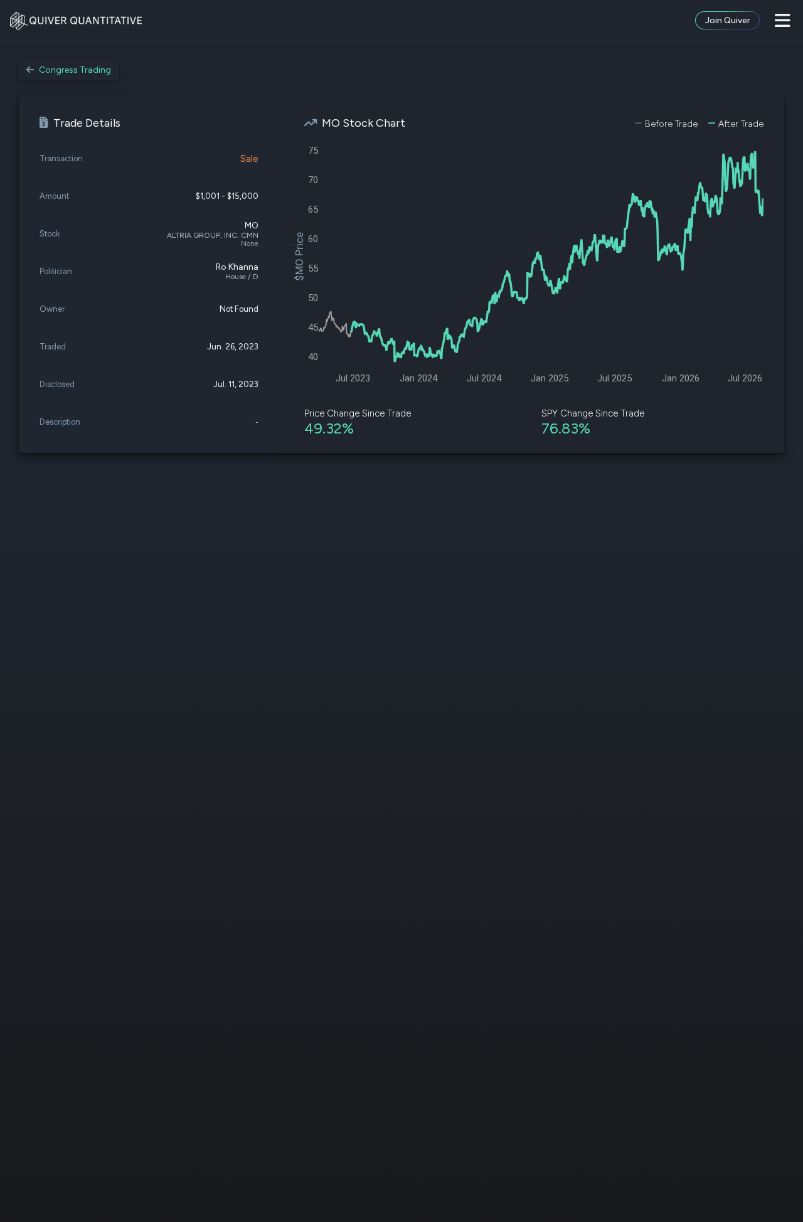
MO (251, 225)
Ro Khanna (237, 267)
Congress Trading (75, 70)
